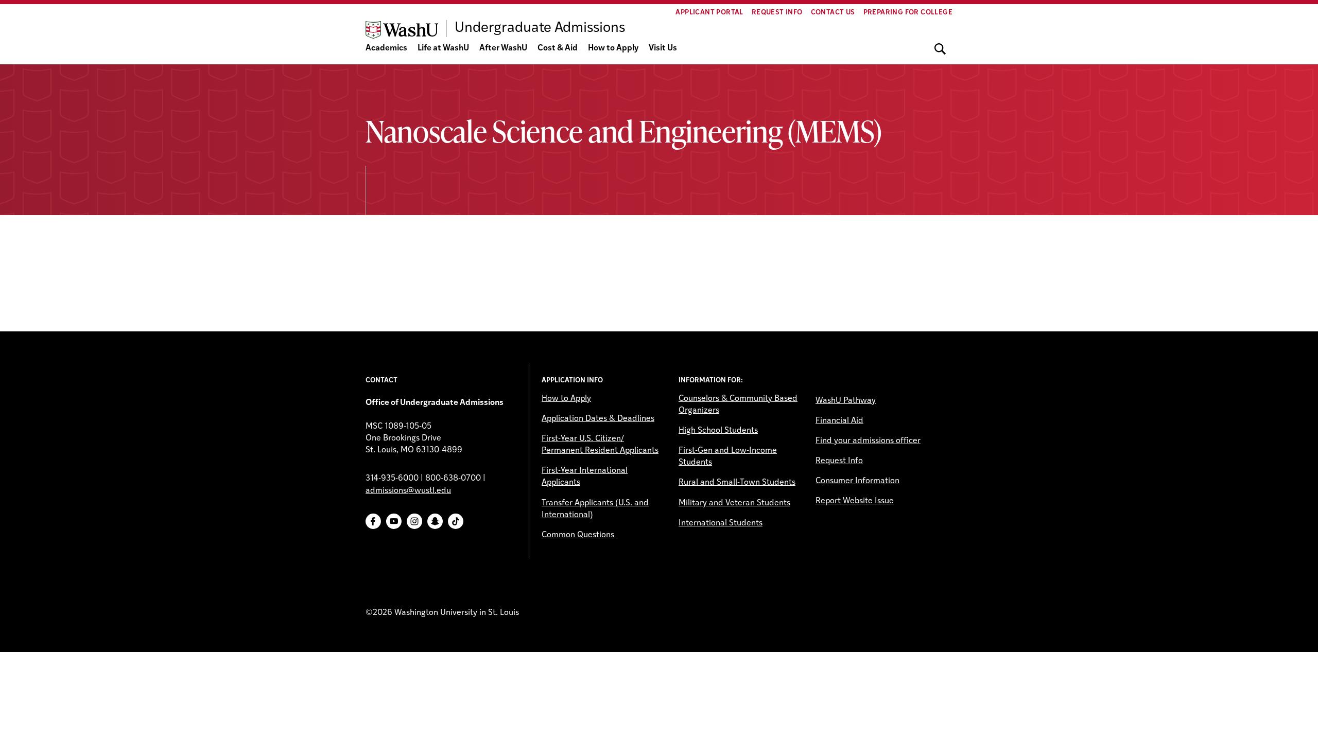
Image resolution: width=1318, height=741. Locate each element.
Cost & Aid (557, 48)
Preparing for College (907, 12)
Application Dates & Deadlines (598, 419)
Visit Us (663, 48)
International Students (720, 523)
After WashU (503, 48)
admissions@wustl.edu (408, 491)
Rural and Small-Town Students (737, 483)
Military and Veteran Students (734, 503)
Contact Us (833, 12)
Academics (386, 48)
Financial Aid (839, 421)
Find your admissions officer (868, 441)
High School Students (718, 431)
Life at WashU (443, 48)
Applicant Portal (709, 12)
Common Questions (578, 535)
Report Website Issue (855, 501)
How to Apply (613, 48)
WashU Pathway (846, 401)
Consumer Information (857, 481)
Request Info (777, 12)
